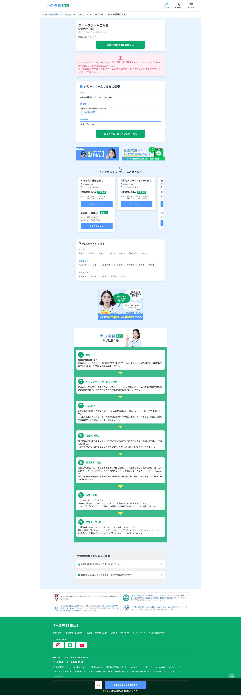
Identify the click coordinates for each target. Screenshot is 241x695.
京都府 (102, 253)
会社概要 (114, 633)
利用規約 (89, 633)
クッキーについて (139, 633)
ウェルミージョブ (175, 667)
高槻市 (141, 264)
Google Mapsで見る (88, 113)
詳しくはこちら (96, 204)
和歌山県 (133, 253)
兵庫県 (112, 253)
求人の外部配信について (157, 633)
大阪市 (114, 276)
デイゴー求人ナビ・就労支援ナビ (100, 672)
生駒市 (152, 264)
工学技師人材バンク (96, 667)
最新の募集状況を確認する (120, 44)
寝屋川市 (130, 264)
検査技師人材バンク (79, 667)
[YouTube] (81, 645)
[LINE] (70, 645)
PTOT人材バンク (146, 667)
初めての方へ (57, 633)
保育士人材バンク (121, 672)
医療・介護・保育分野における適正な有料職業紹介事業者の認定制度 (159, 596)
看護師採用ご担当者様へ (74, 633)
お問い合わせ (125, 633)
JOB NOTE (133, 667)
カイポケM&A (58, 676)
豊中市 (94, 276)
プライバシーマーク (179, 607)
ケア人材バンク (80, 672)
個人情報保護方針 (101, 633)
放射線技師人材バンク (60, 667)
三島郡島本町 (106, 264)
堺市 (123, 276)
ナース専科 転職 (50, 14)
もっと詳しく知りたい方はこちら (120, 133)
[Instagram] (58, 645)
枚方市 (80, 14)
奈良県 (122, 253)
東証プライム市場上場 (107, 596)
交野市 (119, 264)
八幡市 (94, 264)
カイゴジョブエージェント (62, 672)
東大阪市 (82, 276)
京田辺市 (82, 264)
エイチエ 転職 (160, 667)
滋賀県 (92, 253)
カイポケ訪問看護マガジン (140, 672)
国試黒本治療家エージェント (116, 667)
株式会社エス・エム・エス (88, 596)
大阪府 (68, 14)
